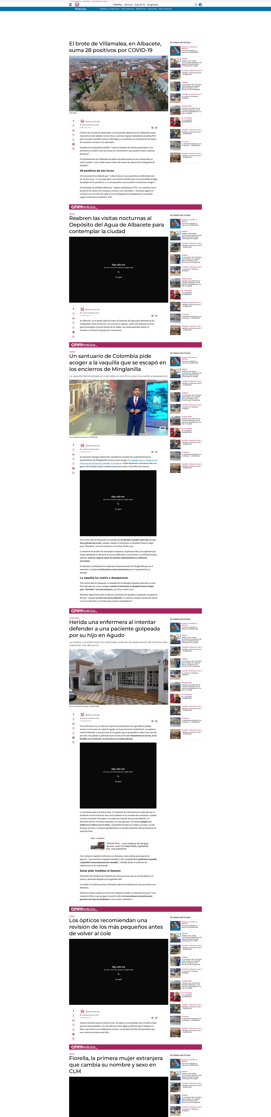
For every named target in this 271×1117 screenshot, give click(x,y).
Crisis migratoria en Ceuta (99, 1)
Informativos (127, 9)
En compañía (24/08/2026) (187, 121)
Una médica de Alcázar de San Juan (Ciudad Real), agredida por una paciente (127, 846)
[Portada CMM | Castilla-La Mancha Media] (77, 5)
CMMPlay (118, 4)
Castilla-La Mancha (109, 9)
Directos (129, 4)
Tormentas (86, 1)
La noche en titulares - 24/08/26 (190, 97)
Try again (118, 277)
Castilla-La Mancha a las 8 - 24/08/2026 (191, 73)
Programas (152, 4)
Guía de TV (140, 4)
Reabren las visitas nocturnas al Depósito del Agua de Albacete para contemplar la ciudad (191, 63)
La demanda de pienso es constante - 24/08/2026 (191, 144)
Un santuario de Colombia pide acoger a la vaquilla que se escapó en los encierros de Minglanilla (191, 87)
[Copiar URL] (118, 272)
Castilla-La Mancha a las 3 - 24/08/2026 (191, 133)
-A (156, 128)
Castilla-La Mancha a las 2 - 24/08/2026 (191, 156)
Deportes (152, 9)
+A (152, 128)
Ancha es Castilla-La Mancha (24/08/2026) (190, 51)
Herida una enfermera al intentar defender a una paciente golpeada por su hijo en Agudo (191, 111)
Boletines (141, 9)
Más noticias (165, 9)
